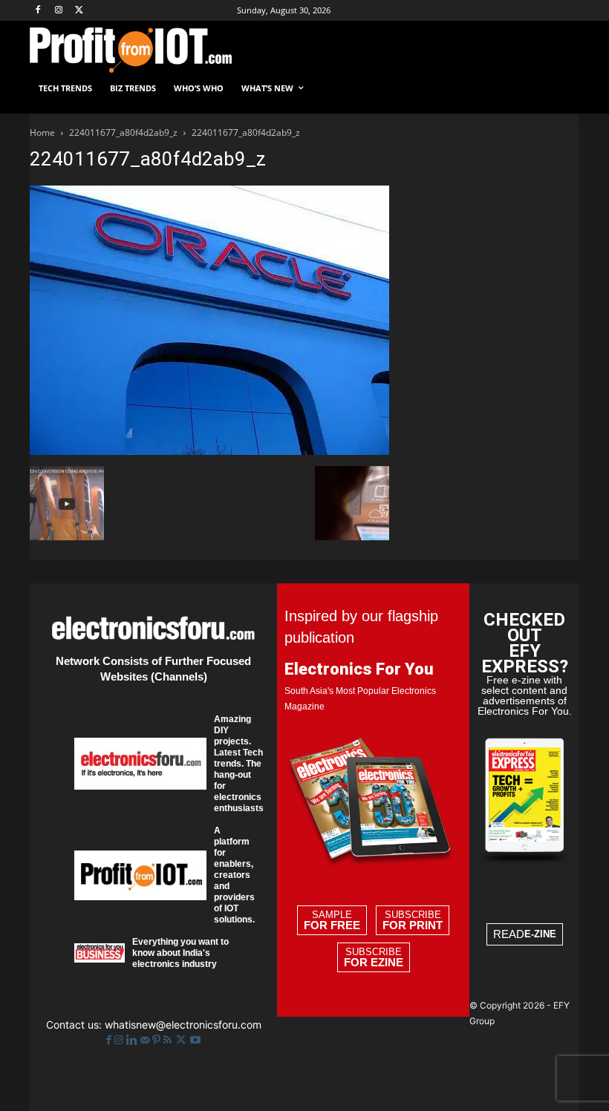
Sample (332, 920)
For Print (412, 925)
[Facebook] (38, 10)
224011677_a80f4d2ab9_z (123, 132)
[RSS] (169, 1040)
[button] (561, 88)
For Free (332, 925)
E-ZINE (540, 934)
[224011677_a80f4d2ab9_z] (209, 451)
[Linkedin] (133, 1040)
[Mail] (146, 1040)
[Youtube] (195, 1040)
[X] (79, 10)
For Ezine (373, 962)
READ (524, 934)
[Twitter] (182, 1040)
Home (42, 132)
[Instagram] (59, 10)
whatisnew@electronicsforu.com (183, 1024)
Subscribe (412, 920)
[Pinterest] (157, 1040)
